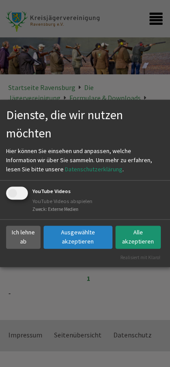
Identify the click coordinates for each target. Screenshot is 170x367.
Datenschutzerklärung (93, 169)
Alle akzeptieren (138, 236)
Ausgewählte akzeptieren (78, 236)
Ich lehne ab (23, 236)
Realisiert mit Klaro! (140, 257)
